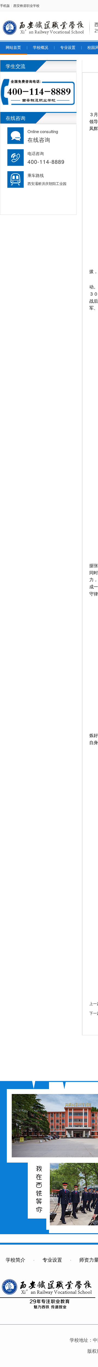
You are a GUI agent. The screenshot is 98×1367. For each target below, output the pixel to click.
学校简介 (15, 1259)
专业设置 (67, 48)
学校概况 (40, 48)
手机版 (5, 5)
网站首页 (13, 48)
